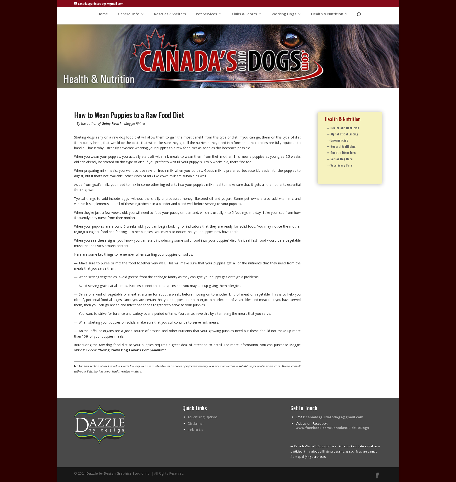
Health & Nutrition (327, 14)
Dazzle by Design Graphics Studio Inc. (118, 473)
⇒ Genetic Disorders (341, 152)
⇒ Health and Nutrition (343, 127)
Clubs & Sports (244, 14)
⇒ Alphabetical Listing (342, 133)
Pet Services (206, 14)
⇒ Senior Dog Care (340, 158)
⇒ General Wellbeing (341, 146)
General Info (128, 14)
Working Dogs (284, 14)
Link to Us (195, 429)
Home (102, 14)
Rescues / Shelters (170, 14)
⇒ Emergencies (337, 140)
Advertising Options (203, 417)
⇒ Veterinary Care (339, 164)
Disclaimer (196, 423)
